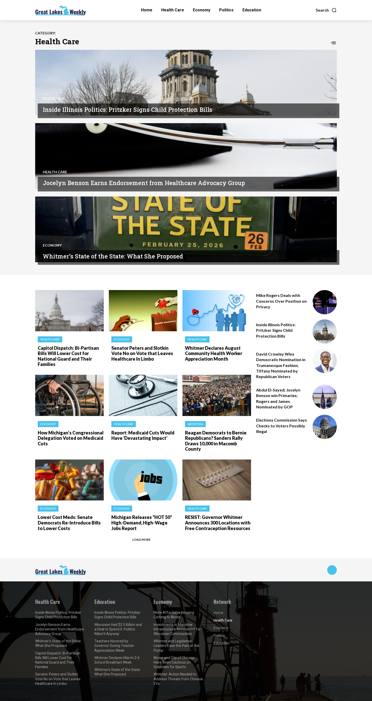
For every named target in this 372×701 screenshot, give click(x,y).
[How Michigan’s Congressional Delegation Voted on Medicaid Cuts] (69, 395)
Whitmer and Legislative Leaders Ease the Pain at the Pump (176, 645)
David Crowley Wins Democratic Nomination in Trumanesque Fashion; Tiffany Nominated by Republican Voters (280, 365)
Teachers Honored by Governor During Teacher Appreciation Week (114, 645)
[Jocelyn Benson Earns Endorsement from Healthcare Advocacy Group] (186, 156)
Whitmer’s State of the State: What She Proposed (113, 256)
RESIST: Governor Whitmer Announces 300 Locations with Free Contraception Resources (218, 522)
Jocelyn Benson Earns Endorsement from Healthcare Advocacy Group (144, 183)
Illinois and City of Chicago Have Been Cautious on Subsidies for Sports (174, 662)
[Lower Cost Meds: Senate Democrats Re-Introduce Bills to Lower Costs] (69, 480)
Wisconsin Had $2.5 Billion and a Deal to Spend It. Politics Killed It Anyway (118, 629)
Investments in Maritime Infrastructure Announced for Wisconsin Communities (177, 629)
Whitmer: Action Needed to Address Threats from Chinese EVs (178, 678)
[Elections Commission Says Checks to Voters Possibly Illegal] (325, 427)
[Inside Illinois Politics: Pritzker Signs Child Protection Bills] (186, 83)
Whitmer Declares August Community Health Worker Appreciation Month (213, 353)
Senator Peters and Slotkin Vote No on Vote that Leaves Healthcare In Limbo (142, 353)
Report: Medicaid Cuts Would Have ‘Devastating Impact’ (142, 435)
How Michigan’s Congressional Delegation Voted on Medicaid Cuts (71, 438)
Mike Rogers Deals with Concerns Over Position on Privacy (281, 301)
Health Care (55, 172)
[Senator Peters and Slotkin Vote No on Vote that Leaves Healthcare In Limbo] (143, 310)
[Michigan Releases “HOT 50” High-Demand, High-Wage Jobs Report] (143, 480)
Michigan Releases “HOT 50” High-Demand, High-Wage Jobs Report (141, 522)
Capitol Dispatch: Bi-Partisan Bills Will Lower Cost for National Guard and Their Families (68, 356)
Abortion (195, 424)
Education (53, 98)
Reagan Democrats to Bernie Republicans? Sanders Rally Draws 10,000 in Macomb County (215, 441)
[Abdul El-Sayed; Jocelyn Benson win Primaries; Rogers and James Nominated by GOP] (325, 397)
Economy (52, 245)
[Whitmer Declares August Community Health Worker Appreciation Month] (216, 310)
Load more (141, 539)
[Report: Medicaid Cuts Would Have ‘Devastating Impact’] (143, 395)
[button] (326, 10)
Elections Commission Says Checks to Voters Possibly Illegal (281, 426)
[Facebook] (332, 570)
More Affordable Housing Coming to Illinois (174, 614)
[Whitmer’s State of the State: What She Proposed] (186, 229)
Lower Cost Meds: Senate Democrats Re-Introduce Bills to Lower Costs (69, 522)
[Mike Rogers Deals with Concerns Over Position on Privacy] (325, 302)
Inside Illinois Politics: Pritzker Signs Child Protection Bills (127, 109)
